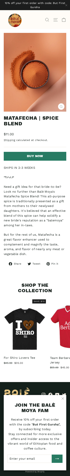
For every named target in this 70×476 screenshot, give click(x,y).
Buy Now (35, 156)
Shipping (9, 140)
